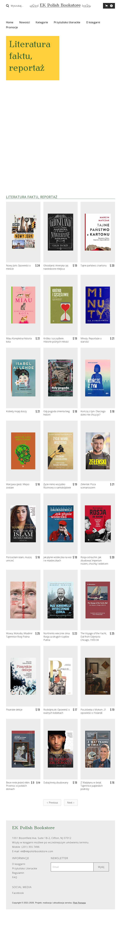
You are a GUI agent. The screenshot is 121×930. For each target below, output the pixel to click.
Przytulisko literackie (67, 22)
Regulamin (18, 872)
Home (9, 22)
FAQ (14, 877)
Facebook (18, 893)
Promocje (12, 27)
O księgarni (93, 22)
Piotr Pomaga (79, 903)
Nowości (24, 22)
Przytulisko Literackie (24, 868)
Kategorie (42, 22)
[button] (109, 6)
